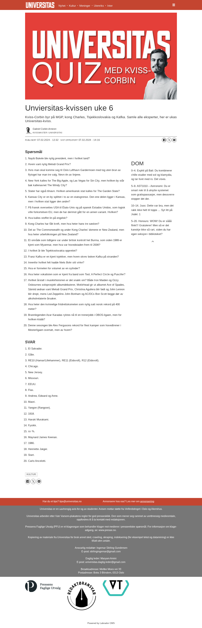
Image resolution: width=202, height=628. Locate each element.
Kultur (72, 5)
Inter (110, 5)
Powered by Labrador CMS (101, 623)
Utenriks (99, 5)
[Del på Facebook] (164, 140)
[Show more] (152, 241)
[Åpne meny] (174, 5)
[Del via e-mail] (174, 140)
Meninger (84, 5)
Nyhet (62, 5)
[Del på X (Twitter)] (169, 140)
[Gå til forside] (40, 5)
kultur (31, 474)
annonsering (147, 501)
